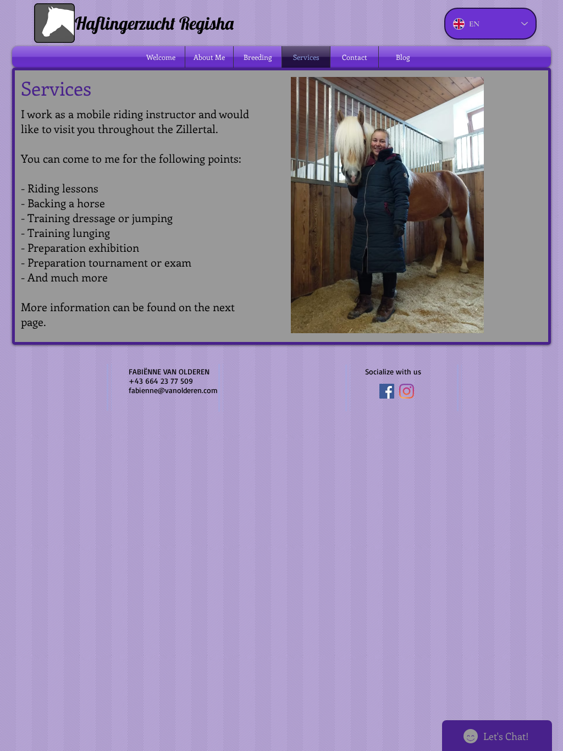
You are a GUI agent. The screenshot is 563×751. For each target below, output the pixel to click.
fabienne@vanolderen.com (173, 390)
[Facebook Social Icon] (386, 391)
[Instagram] (406, 391)
